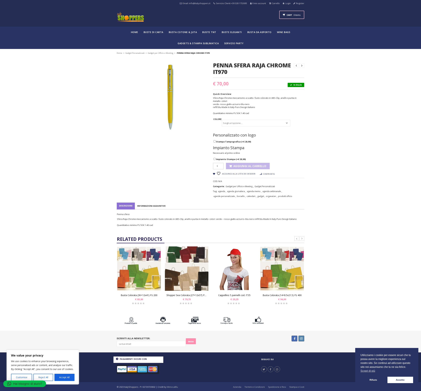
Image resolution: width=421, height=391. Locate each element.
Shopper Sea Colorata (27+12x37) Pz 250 (186, 295)
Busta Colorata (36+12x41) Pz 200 (139, 295)
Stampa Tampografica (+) (233, 141)
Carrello (276, 3)
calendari (251, 196)
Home (134, 32)
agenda (221, 191)
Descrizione (126, 205)
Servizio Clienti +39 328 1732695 (231, 3)
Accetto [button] (400, 380)
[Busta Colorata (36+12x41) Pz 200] (139, 268)
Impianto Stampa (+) (231, 159)
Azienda (237, 386)
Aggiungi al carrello (249, 166)
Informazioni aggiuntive (151, 206)
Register (300, 3)
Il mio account (259, 3)
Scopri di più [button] (367, 370)
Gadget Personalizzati (135, 53)
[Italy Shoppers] (130, 19)
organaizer (271, 196)
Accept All (64, 377)
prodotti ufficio (285, 196)
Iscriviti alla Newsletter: (133, 338)
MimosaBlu (172, 386)
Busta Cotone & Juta (183, 32)
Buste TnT (209, 32)
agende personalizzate (224, 196)
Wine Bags (283, 32)
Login (288, 3)
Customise (21, 377)
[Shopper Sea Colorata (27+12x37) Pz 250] (186, 268)
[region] (43, 367)
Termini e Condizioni (255, 386)
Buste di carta (153, 32)
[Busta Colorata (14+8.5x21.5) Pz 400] (282, 268)
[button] (24, 383)
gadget (260, 196)
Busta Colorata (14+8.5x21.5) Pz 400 (282, 295)
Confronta (269, 174)
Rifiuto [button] (373, 380)
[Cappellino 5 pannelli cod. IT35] (234, 268)
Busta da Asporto (259, 32)
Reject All (43, 377)
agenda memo (253, 191)
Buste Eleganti (232, 32)
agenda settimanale (271, 191)
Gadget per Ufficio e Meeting (160, 53)
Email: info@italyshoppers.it (196, 3)
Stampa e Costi (296, 386)
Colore (217, 119)
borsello (241, 196)
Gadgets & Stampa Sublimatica (198, 43)
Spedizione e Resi (277, 386)
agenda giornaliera (236, 191)
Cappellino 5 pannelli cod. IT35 (234, 295)
